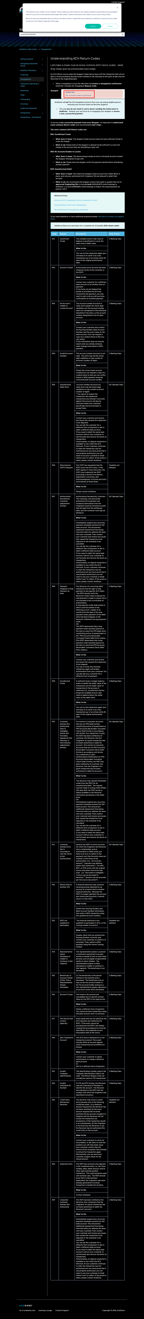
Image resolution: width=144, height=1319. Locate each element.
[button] (42, 59)
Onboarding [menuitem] (25, 99)
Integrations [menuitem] (25, 113)
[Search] (123, 34)
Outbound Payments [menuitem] (28, 108)
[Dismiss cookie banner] (117, 8)
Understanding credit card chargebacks (70, 205)
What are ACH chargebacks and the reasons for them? (76, 200)
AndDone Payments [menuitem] (28, 70)
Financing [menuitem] (24, 75)
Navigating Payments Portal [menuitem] (29, 64)
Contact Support (118, 2)
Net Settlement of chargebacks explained (71, 210)
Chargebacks (46, 49)
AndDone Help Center (28, 49)
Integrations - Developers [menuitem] (30, 117)
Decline (110, 26)
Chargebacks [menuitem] (25, 79)
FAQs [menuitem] (22, 95)
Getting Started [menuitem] (26, 59)
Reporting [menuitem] (24, 90)
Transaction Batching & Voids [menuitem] (29, 85)
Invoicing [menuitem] (24, 104)
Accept (93, 26)
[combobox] (70, 34)
